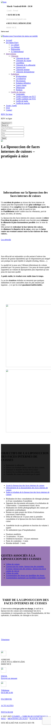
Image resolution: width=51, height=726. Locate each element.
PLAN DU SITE (36, 719)
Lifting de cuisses (13, 564)
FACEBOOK (6, 699)
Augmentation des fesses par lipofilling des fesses (25, 575)
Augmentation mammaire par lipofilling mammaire (25, 578)
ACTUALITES (7, 706)
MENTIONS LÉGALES (18, 719)
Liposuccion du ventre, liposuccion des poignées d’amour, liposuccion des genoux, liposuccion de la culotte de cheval (26, 568)
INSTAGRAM (7, 712)
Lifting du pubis (12, 573)
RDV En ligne (6, 114)
